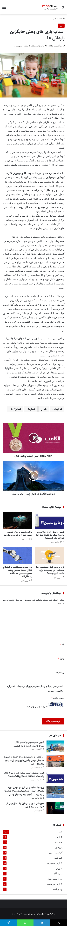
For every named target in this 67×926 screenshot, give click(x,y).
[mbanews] (50, 7)
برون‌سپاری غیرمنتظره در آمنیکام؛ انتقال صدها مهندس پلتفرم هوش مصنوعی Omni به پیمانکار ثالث (17, 571)
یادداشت (58, 857)
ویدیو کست (57, 889)
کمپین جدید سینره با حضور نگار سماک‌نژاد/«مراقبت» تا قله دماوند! (28, 744)
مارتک (30, 409)
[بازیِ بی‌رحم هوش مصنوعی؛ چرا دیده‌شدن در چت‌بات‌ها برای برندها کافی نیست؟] (49, 555)
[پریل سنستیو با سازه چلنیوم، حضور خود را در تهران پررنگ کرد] (17, 520)
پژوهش (58, 847)
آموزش (58, 868)
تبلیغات (56, 409)
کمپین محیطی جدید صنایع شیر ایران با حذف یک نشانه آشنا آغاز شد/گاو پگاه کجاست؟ (50, 535)
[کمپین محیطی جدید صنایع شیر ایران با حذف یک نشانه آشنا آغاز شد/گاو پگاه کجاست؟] (49, 520)
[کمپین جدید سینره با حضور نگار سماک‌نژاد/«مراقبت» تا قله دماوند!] (55, 747)
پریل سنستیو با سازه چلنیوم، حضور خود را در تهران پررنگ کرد (18, 533)
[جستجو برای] (63, 8)
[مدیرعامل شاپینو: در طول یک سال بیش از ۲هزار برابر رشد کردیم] (55, 808)
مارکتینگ (14, 409)
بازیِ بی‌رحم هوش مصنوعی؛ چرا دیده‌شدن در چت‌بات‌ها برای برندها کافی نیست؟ (50, 570)
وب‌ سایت (60, 672)
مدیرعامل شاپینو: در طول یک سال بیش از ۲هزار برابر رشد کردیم (25, 805)
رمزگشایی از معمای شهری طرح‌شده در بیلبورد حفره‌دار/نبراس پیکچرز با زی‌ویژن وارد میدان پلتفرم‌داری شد (24, 760)
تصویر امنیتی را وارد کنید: (37, 706)
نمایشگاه (58, 873)
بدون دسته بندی (54, 878)
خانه (60, 18)
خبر (54, 18)
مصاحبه (58, 842)
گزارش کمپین (55, 852)
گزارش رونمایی (54, 884)
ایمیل (61, 658)
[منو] (4, 8)
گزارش (58, 837)
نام (62, 644)
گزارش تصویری (54, 863)
